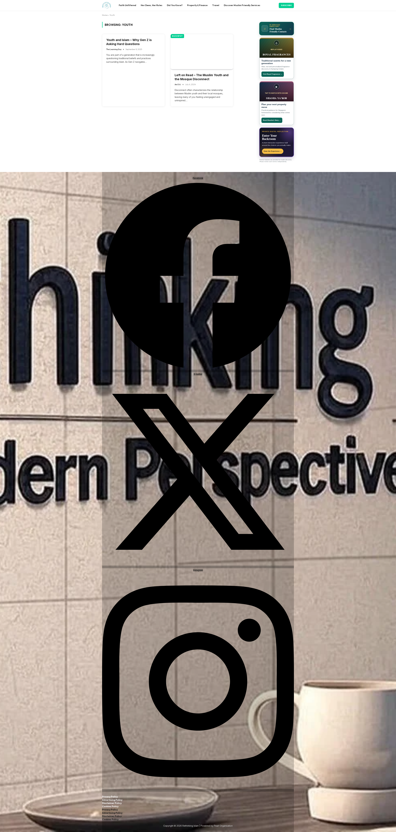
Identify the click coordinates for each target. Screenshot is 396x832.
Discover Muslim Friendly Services (242, 5)
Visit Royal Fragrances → (272, 74)
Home (105, 15)
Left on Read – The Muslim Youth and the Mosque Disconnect (201, 77)
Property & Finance (197, 5)
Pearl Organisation (223, 825)
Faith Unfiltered (127, 5)
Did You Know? (175, 5)
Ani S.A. (178, 84)
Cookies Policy (110, 806)
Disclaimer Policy (112, 803)
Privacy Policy (110, 796)
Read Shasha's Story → (272, 120)
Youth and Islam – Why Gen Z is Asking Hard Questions (129, 42)
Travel (215, 5)
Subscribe (286, 5)
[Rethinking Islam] (106, 5)
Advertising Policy (112, 800)
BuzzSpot (177, 36)
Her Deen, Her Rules (151, 5)
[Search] (276, 5)
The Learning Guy (113, 49)
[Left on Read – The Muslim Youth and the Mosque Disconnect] (202, 51)
